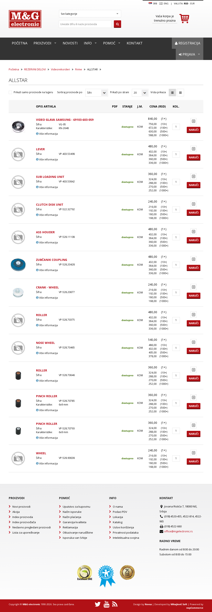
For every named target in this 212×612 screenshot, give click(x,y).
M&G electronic (31, 604)
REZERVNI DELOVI (35, 69)
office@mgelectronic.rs (178, 531)
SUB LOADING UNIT (50, 177)
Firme (78, 69)
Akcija (16, 512)
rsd (186, 3)
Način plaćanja (72, 517)
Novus (148, 604)
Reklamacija (70, 527)
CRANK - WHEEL (47, 287)
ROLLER (41, 315)
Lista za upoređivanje (26, 532)
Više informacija (48, 134)
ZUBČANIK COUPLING (51, 260)
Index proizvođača (24, 522)
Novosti (70, 43)
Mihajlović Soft (179, 604)
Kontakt (135, 43)
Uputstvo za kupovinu (76, 506)
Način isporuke (72, 512)
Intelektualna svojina (126, 538)
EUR (192, 3)
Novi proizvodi (21, 506)
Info (88, 43)
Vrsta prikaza (158, 92)
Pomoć (109, 43)
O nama (118, 506)
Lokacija (118, 517)
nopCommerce (194, 607)
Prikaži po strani (119, 92)
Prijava (188, 54)
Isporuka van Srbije (75, 538)
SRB (154, 3)
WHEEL (41, 453)
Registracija (189, 43)
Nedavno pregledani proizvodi (31, 527)
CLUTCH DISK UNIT (49, 204)
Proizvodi (42, 43)
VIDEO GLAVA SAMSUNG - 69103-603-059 (65, 120)
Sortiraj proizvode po (69, 92)
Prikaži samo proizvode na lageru (33, 92)
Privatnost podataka (126, 532)
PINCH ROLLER (46, 396)
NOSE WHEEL (45, 343)
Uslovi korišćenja (123, 527)
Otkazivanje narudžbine (78, 532)
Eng (165, 3)
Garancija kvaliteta (74, 522)
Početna (19, 43)
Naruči (194, 130)
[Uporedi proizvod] (193, 121)
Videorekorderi (60, 69)
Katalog (117, 522)
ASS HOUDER (45, 232)
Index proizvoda (22, 517)
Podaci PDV (120, 512)
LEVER (40, 149)
